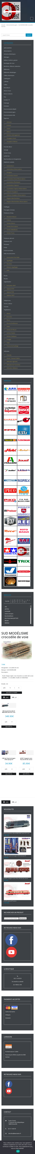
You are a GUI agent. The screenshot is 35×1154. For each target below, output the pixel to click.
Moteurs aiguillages (12, 267)
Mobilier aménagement (13, 135)
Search (29, 35)
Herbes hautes (11, 333)
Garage (6, 150)
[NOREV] (23, 480)
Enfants (9, 125)
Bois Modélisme (9, 616)
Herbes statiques (12, 336)
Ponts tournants (8, 250)
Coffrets (6, 81)
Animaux (9, 122)
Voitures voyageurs (12, 192)
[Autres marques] (10, 400)
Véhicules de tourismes (13, 365)
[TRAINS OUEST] (23, 551)
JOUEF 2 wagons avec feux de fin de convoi (26, 758)
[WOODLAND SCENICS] (10, 581)
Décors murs (7, 91)
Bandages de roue (9, 63)
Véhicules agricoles (12, 361)
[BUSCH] (23, 410)
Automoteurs (10, 166)
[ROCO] (10, 531)
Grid (7, 697)
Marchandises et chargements (12, 159)
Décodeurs (7, 87)
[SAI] (23, 541)
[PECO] (10, 490)
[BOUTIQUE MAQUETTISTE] (10, 410)
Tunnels (6, 306)
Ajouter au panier (11, 692)
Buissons (9, 317)
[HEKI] (10, 450)
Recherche (23, 918)
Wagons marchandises (13, 198)
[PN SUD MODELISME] (23, 500)
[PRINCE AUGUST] (23, 511)
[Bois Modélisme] (23, 400)
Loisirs (8, 128)
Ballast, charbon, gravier (11, 60)
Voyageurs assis (11, 138)
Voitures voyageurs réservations (16, 195)
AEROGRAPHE (8, 48)
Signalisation (7, 282)
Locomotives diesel (12, 175)
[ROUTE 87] (10, 541)
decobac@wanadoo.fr (14, 1133)
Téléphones (7, 300)
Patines (9, 220)
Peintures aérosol (9, 238)
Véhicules (6, 351)
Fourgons (9, 172)
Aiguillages (10, 260)
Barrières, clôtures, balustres (12, 66)
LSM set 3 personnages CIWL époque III (8, 758)
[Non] (33, 1147)
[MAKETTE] (10, 480)
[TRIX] (23, 561)
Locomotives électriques (13, 182)
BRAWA (7, 620)
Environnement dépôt (10, 109)
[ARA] (10, 389)
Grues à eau (7, 153)
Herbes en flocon (11, 330)
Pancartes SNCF (11, 285)
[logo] (11, 11)
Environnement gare (11, 25)
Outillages (7, 207)
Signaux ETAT (10, 289)
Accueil (3, 25)
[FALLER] (10, 440)
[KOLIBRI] (10, 470)
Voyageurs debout (12, 141)
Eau (5, 97)
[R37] (10, 521)
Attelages (6, 57)
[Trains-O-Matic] (10, 561)
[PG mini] (23, 490)
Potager (9, 339)
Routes (6, 278)
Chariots (9, 355)
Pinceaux (6, 244)
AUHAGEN (7, 611)
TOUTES (7, 601)
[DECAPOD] (23, 420)
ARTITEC (7, 609)
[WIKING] (23, 571)
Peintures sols (8, 241)
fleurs (8, 320)
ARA (6, 607)
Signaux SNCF (10, 295)
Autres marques (9, 613)
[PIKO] (10, 500)
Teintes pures (10, 233)
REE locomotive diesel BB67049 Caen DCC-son (8, 711)
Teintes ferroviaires (12, 226)
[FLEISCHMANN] (23, 440)
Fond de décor (8, 147)
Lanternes (7, 156)
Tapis (8, 343)
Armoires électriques (10, 54)
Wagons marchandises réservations (17, 201)
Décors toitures (8, 94)
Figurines (6, 118)
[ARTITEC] (23, 389)
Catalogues (7, 78)
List (16, 697)
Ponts (5, 247)
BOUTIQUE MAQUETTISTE (11, 618)
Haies (8, 326)
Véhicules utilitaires (12, 368)
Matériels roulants (9, 162)
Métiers (9, 132)
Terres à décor (8, 303)
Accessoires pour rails (13, 257)
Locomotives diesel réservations (16, 179)
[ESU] (23, 430)
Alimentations (8, 51)
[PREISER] (10, 511)
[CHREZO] (10, 420)
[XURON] (23, 581)
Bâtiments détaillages (10, 72)
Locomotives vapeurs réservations (17, 188)
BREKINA (7, 623)
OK (18, 1151)
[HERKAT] (23, 450)
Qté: (4, 688)
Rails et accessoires (9, 253)
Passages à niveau (9, 210)
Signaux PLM (10, 292)
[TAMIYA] (10, 551)
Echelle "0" (7, 100)
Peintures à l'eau (8, 213)
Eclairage (6, 103)
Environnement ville (9, 115)
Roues (5, 275)
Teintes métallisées (12, 230)
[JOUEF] (23, 460)
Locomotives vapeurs (13, 185)
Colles (5, 84)
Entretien (6, 106)
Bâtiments (7, 69)
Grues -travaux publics (13, 358)
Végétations (7, 310)
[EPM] (10, 430)
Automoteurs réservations (14, 169)
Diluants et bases (11, 217)
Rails (8, 270)
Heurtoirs (9, 264)
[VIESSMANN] (10, 571)
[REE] (23, 521)
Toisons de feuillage (12, 346)
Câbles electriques (9, 75)
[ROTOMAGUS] (23, 531)
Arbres (8, 313)
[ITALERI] (10, 460)
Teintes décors (11, 223)
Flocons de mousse (12, 323)
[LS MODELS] (23, 470)
